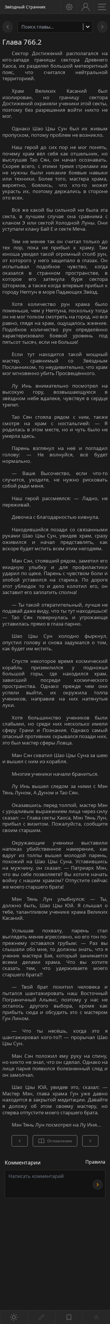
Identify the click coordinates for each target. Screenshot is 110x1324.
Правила (95, 1162)
